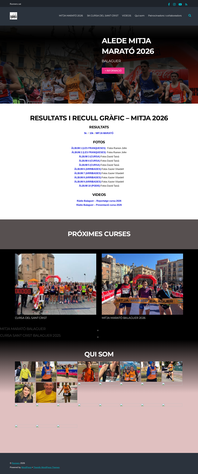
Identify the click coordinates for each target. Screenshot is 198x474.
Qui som (140, 15)
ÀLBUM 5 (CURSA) (89, 165)
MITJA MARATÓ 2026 (71, 15)
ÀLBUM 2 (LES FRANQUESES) (89, 152)
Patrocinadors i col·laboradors (165, 15)
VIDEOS (126, 15)
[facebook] (169, 4)
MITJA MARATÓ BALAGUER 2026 (124, 318)
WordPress (26, 467)
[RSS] (186, 4)
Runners (16, 463)
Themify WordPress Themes (46, 467)
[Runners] (13, 18)
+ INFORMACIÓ (113, 70)
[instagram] (174, 4)
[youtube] (180, 4)
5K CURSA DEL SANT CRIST (102, 15)
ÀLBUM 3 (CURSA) (89, 156)
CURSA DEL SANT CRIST (31, 318)
